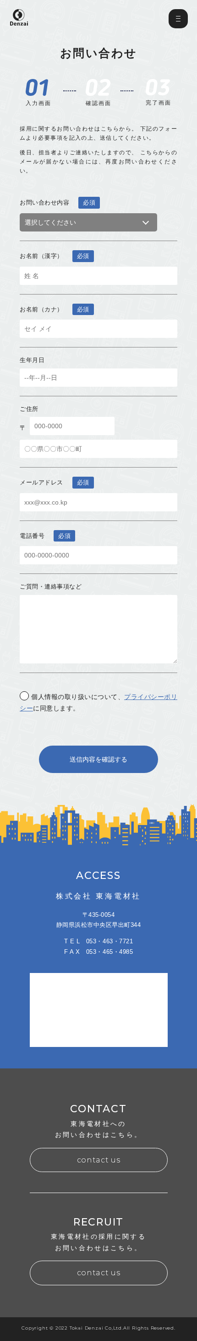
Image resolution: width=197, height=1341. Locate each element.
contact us (98, 1160)
